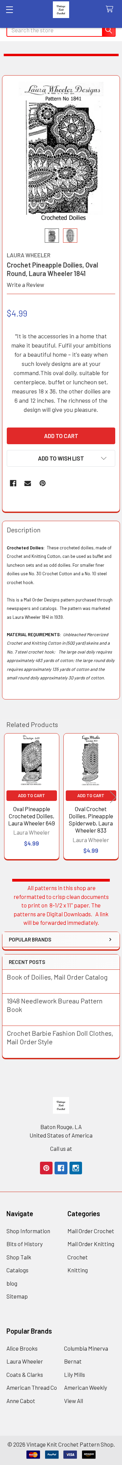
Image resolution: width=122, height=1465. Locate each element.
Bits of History (24, 1243)
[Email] (27, 483)
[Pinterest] (42, 483)
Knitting (77, 1270)
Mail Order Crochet (90, 1230)
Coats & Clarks (24, 1374)
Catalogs (17, 1270)
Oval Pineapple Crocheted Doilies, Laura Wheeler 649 (31, 816)
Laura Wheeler (24, 1361)
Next (113, 797)
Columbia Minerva (86, 1348)
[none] (61, 152)
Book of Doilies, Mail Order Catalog (57, 977)
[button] (61, 458)
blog (11, 1283)
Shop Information (28, 1230)
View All (73, 1400)
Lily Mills (74, 1374)
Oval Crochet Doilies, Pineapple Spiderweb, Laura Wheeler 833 (91, 819)
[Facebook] (13, 483)
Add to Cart (31, 795)
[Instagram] (75, 1168)
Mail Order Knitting (90, 1243)
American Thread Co (31, 1387)
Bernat (73, 1361)
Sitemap (17, 1296)
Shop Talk (18, 1257)
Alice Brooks (22, 1348)
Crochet (77, 1257)
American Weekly (85, 1387)
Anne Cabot (20, 1400)
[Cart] (111, 9)
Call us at (61, 1148)
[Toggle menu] (9, 9)
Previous (9, 797)
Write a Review (25, 284)
